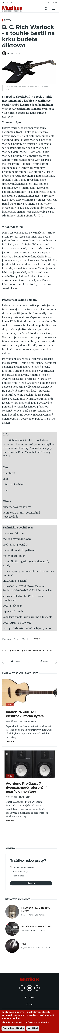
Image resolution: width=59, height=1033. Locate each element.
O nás (29, 1004)
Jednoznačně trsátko (23, 867)
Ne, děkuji (33, 1028)
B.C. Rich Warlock (32, 651)
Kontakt (29, 997)
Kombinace (18, 876)
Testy (7, 20)
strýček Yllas (26, 947)
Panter (24, 915)
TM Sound (25, 930)
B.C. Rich (15, 651)
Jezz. (10, 53)
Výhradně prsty (20, 871)
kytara (48, 651)
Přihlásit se (52, 2)
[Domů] (12, 9)
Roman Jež (11, 797)
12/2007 (37, 639)
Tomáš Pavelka (14, 721)
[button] (15, 661)
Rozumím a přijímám (13, 1028)
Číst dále (9, 741)
